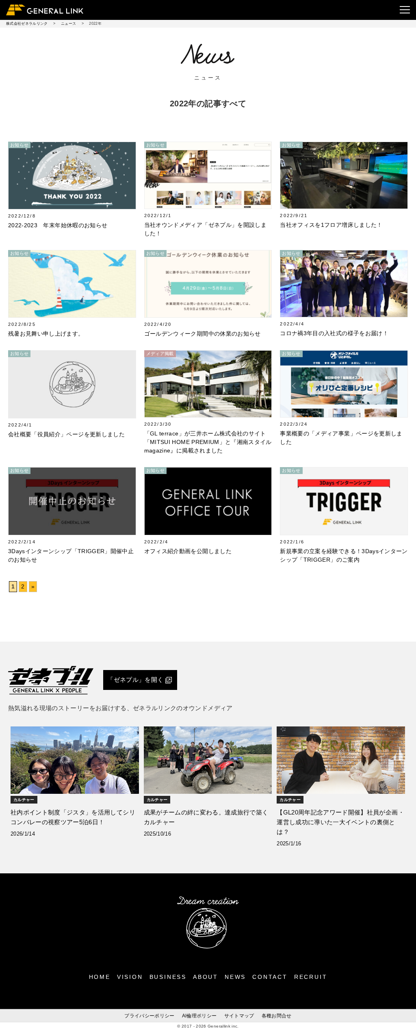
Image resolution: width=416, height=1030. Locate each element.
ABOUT (205, 977)
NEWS (235, 977)
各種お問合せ (277, 1016)
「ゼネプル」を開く (135, 679)
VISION (130, 977)
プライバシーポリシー (149, 1016)
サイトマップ (239, 1016)
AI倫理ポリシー (199, 1016)
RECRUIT (310, 977)
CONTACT (270, 977)
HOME (99, 977)
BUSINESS (168, 977)
